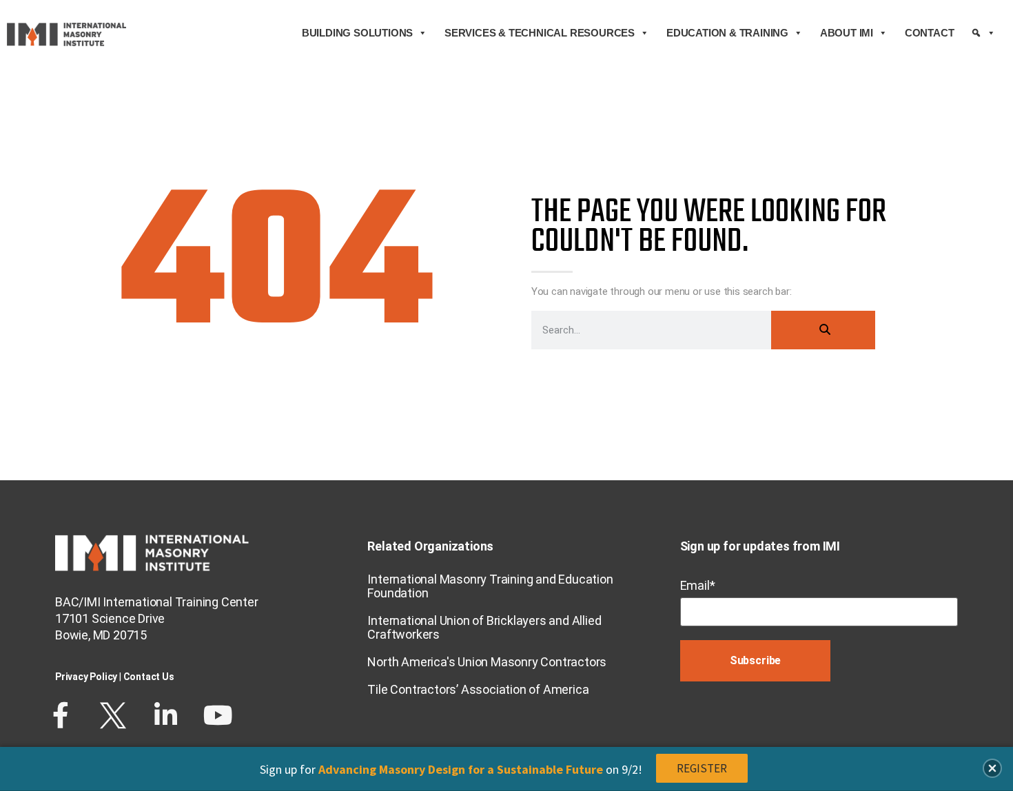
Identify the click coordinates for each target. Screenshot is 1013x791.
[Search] (823, 330)
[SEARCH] (983, 33)
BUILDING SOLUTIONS (357, 33)
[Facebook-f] (60, 715)
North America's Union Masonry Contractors (486, 662)
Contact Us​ (148, 676)
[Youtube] (218, 715)
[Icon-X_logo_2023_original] (113, 715)
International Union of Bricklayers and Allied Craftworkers (484, 627)
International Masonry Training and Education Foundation (490, 586)
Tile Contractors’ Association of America (478, 689)
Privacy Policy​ (86, 676)
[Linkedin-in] (165, 715)
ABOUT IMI (846, 33)
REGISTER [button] (702, 768)
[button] (992, 768)
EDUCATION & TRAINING (727, 33)
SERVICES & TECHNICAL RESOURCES (539, 33)
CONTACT (929, 33)
